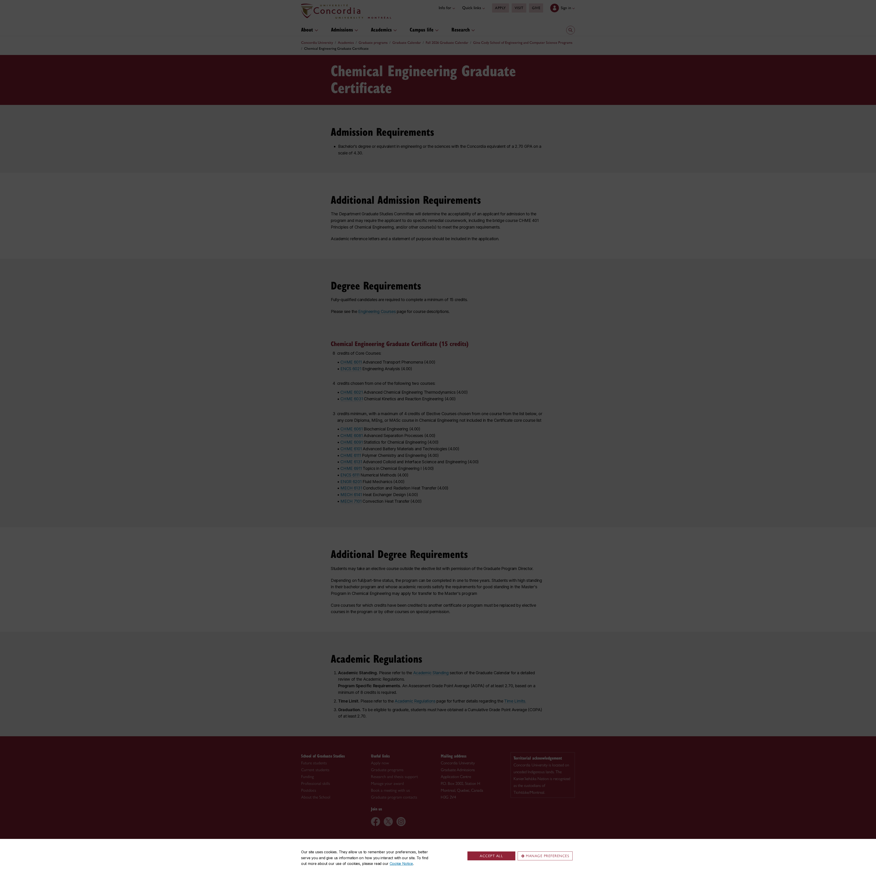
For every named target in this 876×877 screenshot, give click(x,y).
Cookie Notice (401, 863)
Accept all (491, 856)
